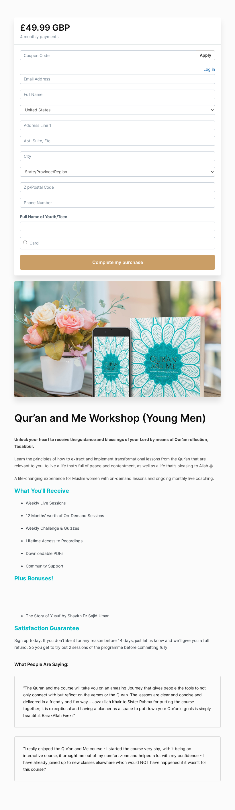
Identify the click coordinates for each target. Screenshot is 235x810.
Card (33, 243)
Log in (209, 69)
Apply (205, 55)
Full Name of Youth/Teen (43, 216)
